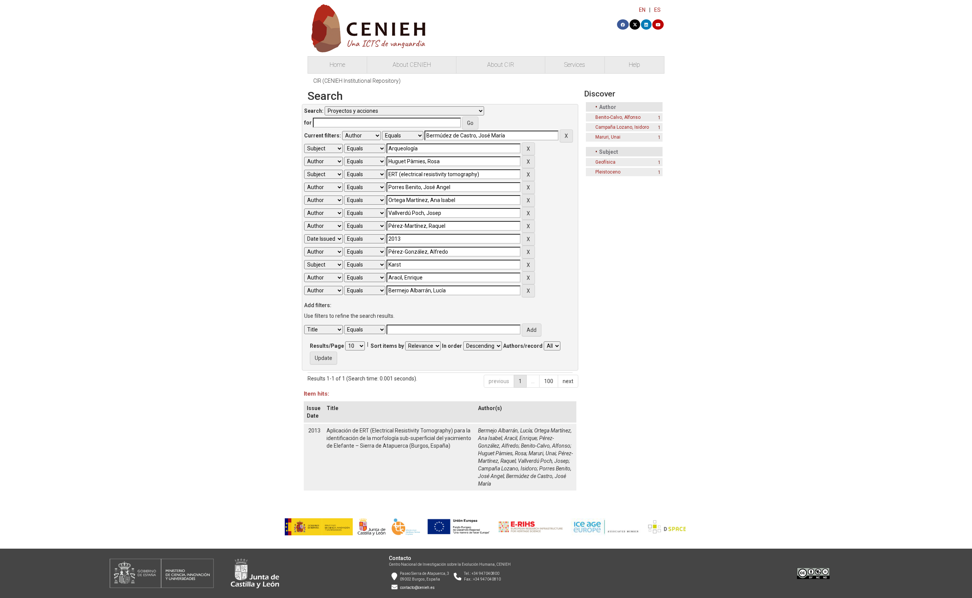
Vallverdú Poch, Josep (543, 461)
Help (634, 64)
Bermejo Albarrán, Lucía (505, 431)
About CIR (500, 64)
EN (642, 10)
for (308, 123)
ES (657, 10)
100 (548, 381)
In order (452, 346)
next (568, 381)
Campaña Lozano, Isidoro (507, 468)
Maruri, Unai (542, 453)
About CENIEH (412, 64)
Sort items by (387, 346)
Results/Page (327, 346)
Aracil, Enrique (520, 438)
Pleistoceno (607, 172)
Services (574, 64)
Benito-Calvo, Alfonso (545, 446)
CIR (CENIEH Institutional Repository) (357, 81)
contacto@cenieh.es (417, 587)
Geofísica (605, 162)
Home (337, 64)
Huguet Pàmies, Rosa (502, 453)
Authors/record (523, 346)
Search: (313, 111)
